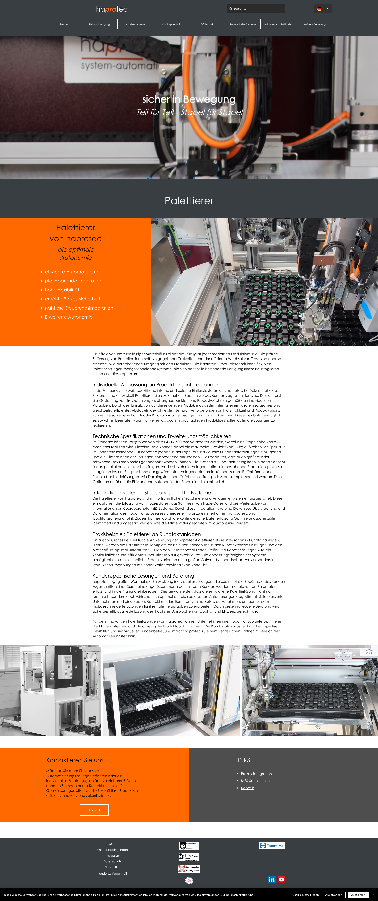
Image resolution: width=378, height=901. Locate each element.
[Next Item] (371, 691)
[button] (112, 867)
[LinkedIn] (272, 879)
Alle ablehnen (333, 895)
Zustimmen (358, 895)
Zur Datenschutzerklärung (237, 895)
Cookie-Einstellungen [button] (305, 895)
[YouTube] (281, 879)
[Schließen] (373, 895)
